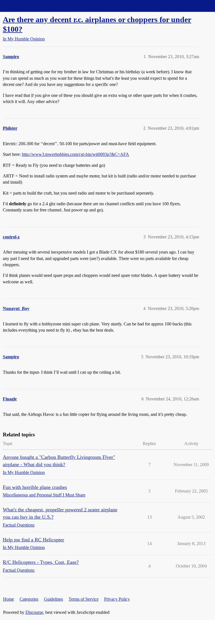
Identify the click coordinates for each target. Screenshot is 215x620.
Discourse (34, 612)
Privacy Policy (117, 599)
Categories (29, 599)
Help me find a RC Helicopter (33, 539)
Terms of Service (84, 599)
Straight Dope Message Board (29, 5)
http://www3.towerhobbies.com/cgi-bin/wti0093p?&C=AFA (75, 154)
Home (8, 599)
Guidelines (53, 599)
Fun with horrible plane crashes (35, 487)
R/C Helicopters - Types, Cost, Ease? (41, 562)
